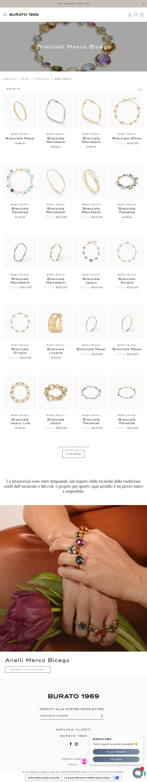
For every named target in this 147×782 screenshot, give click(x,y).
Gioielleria (42, 79)
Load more (73, 454)
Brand (25, 79)
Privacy (73, 764)
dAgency (118, 772)
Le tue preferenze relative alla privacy (87, 777)
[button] (138, 773)
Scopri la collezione (28, 669)
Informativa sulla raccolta (43, 777)
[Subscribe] (102, 716)
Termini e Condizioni (73, 759)
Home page (9, 79)
